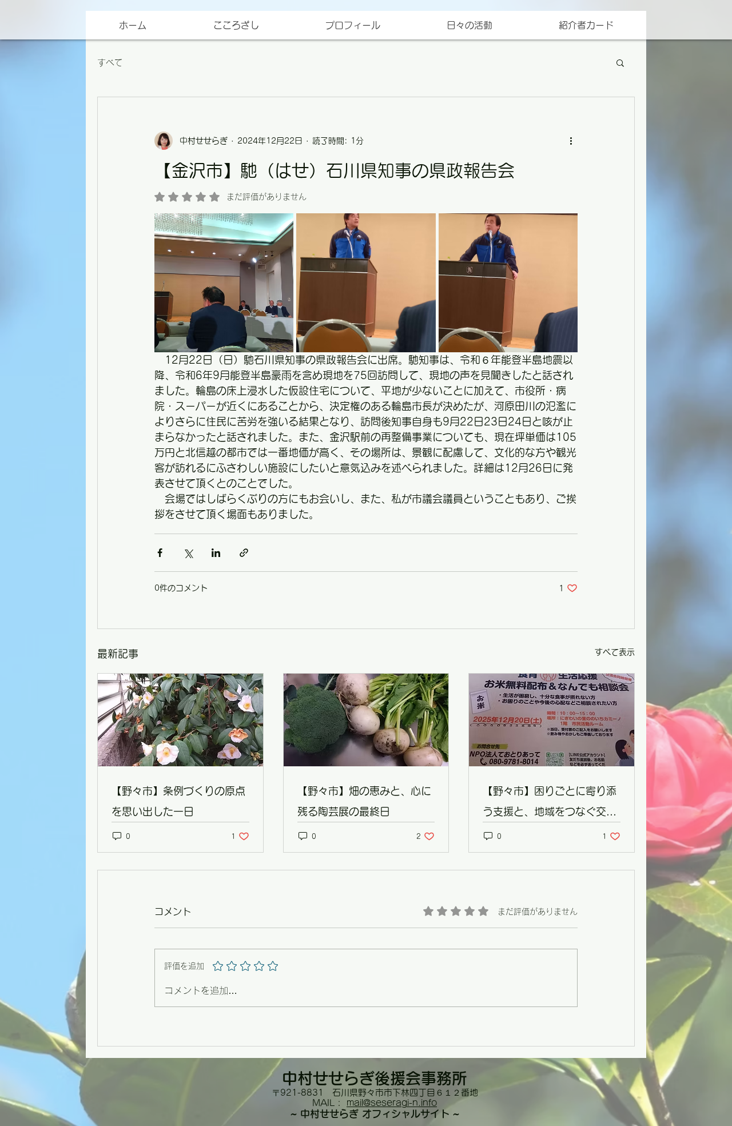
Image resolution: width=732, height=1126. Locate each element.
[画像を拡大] (223, 282)
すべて (110, 62)
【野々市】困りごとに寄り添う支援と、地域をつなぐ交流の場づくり (549, 804)
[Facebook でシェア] (159, 552)
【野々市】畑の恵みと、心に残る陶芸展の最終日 (364, 801)
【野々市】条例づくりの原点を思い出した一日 (178, 801)
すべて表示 (615, 652)
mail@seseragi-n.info (392, 1103)
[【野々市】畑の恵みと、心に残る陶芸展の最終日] (366, 720)
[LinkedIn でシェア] (215, 552)
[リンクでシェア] (243, 552)
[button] (585, 25)
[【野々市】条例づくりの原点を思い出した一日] (180, 720)
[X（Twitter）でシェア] (187, 552)
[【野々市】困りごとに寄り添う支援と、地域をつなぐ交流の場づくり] (551, 720)
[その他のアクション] (571, 141)
